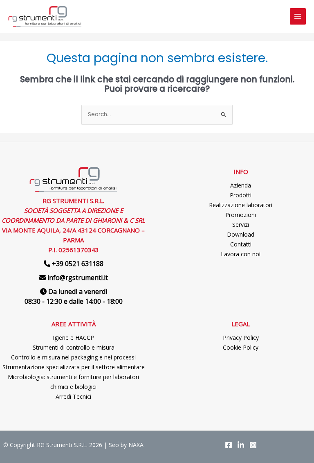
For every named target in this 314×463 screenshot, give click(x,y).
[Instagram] (253, 445)
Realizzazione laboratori (240, 205)
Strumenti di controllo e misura (73, 347)
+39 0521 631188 (77, 263)
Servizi (240, 224)
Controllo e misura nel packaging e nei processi (73, 357)
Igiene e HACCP (73, 337)
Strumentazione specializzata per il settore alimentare (73, 367)
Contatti (240, 244)
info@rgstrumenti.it (77, 277)
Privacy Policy (241, 337)
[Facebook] (228, 445)
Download (240, 234)
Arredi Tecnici (73, 396)
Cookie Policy (240, 347)
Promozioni (240, 215)
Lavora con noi (240, 254)
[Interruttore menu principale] (298, 16)
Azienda (240, 185)
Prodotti (240, 195)
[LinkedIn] (240, 445)
